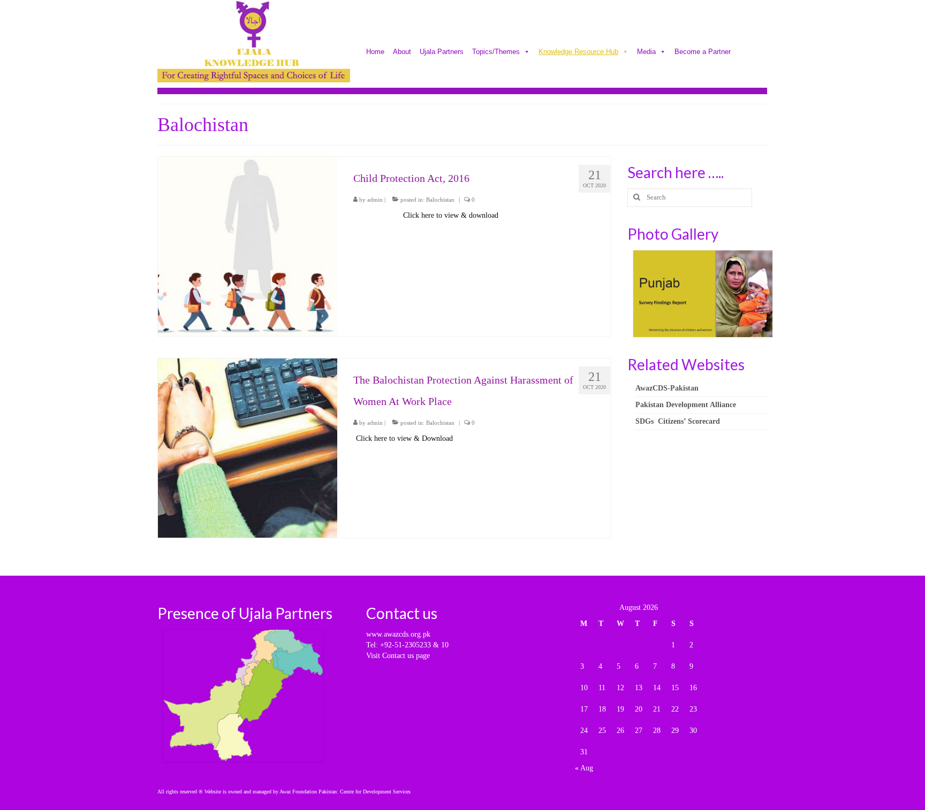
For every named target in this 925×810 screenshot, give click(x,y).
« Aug (584, 768)
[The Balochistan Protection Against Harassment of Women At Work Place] (247, 447)
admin (375, 199)
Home (375, 52)
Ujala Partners (442, 52)
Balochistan (440, 199)
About (402, 52)
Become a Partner (702, 52)
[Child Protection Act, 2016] (247, 246)
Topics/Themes (496, 52)
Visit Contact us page (398, 656)
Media (646, 52)
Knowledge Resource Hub (578, 52)
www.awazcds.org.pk (398, 634)
